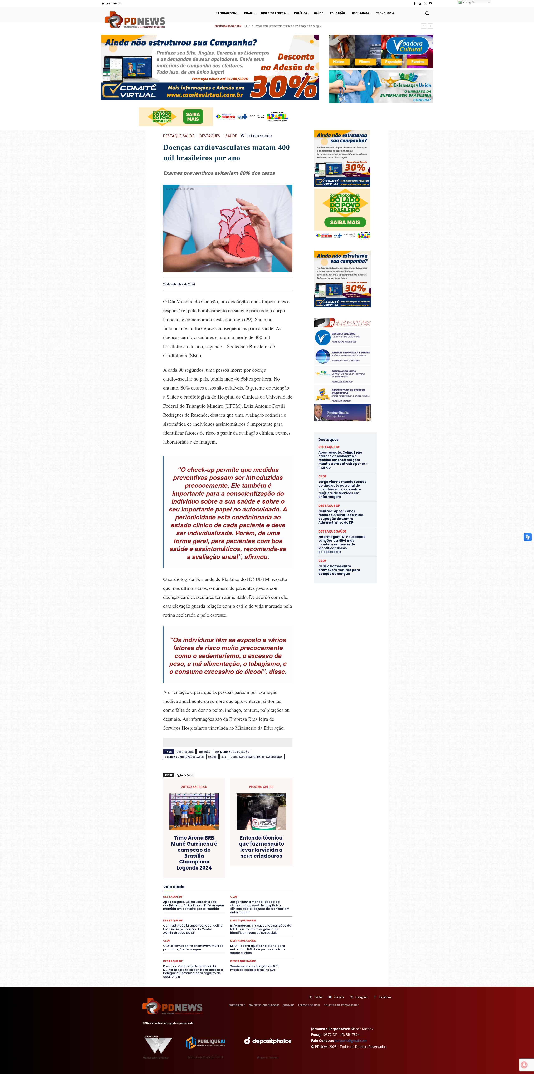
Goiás (227, 882)
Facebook (385, 997)
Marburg (266, 886)
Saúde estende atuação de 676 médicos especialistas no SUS (254, 968)
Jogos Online (192, 886)
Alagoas (200, 856)
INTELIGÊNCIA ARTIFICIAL (251, 882)
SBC (223, 756)
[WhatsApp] (288, 284)
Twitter (318, 997)
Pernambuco (274, 893)
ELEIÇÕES (213, 874)
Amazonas (216, 856)
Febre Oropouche (194, 882)
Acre (187, 856)
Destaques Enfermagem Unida (216, 871)
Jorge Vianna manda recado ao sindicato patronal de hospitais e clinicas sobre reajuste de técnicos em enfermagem (314, 26)
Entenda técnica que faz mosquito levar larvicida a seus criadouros (261, 847)
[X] (425, 3)
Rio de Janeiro (202, 901)
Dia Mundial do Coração (232, 751)
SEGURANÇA (258, 904)
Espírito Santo (178, 878)
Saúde (212, 756)
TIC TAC (229, 908)
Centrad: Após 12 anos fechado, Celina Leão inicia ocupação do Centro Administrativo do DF (193, 929)
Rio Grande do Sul (226, 901)
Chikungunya (273, 856)
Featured (264, 878)
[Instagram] (419, 3)
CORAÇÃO (204, 751)
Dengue (195, 867)
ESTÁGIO (213, 878)
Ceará (257, 856)
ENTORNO (271, 874)
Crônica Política (231, 863)
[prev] (423, 26)
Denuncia (210, 867)
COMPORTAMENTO (202, 859)
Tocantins (245, 908)
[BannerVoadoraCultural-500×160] (381, 51)
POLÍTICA (188, 897)
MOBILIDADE (257, 889)
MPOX (273, 889)
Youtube (339, 997)
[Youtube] (430, 3)
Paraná (257, 893)
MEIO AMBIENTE (214, 889)
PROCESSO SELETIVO (212, 897)
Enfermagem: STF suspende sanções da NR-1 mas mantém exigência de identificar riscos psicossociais (260, 929)
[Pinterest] (279, 284)
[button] (427, 13)
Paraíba (243, 893)
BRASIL (243, 856)
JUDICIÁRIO (212, 886)
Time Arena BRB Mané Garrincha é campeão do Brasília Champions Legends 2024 (194, 853)
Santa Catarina (266, 901)
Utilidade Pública (266, 908)
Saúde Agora (216, 904)
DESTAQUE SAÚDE (178, 136)
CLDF (166, 940)
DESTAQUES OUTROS (252, 871)
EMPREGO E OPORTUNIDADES (242, 874)
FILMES (214, 882)
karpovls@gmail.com (351, 1040)
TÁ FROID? (177, 908)
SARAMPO (184, 904)
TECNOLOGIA (211, 908)
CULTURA (267, 863)
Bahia (231, 856)
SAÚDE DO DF (237, 904)
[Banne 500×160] (381, 87)
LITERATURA (231, 886)
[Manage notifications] (524, 1064)
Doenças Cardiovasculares (184, 756)
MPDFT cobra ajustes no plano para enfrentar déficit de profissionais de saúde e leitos (257, 949)
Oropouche (217, 893)
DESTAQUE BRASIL (232, 867)
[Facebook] (414, 3)
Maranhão (250, 886)
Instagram (361, 997)
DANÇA (181, 867)
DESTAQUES (209, 136)
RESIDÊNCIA (181, 901)
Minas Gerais (237, 889)
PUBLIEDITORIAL (239, 897)
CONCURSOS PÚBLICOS (233, 859)
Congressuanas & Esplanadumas (272, 859)
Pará (231, 893)
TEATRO (193, 908)
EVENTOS (229, 878)
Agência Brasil (185, 775)
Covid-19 (210, 863)
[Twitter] (310, 997)
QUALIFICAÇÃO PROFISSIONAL (273, 897)
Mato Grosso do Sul (187, 889)
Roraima (247, 901)
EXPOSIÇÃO (247, 878)
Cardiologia (185, 751)
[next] (430, 26)
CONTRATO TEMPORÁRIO (185, 863)
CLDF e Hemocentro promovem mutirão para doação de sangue (193, 947)
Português (468, 2)
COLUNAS (179, 859)
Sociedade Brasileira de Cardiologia (257, 756)
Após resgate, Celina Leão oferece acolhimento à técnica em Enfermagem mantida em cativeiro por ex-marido (343, 460)
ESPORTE (197, 878)
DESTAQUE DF (257, 867)
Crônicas (251, 863)
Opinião (200, 893)
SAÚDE (231, 136)
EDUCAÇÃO (195, 874)
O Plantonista (183, 893)
